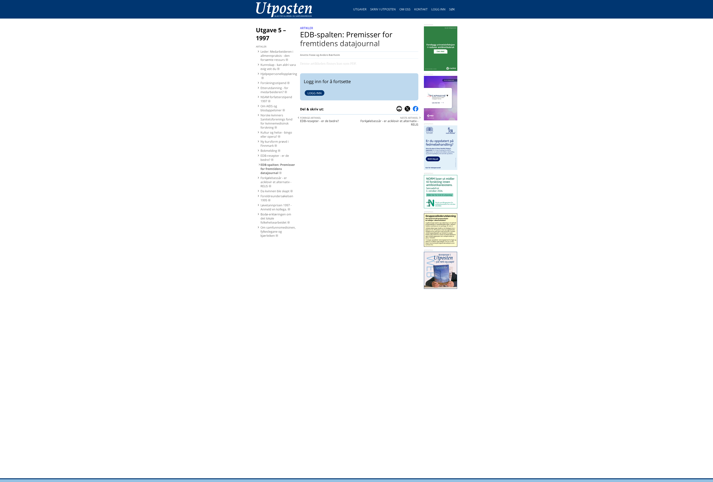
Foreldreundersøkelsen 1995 (277, 198)
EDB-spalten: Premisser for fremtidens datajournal (278, 169)
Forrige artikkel (310, 117)
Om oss (405, 9)
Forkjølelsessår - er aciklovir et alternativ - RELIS (276, 182)
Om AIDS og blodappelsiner (271, 108)
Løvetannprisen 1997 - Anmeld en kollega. (276, 207)
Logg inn (438, 9)
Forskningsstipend (273, 83)
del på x (407, 109)
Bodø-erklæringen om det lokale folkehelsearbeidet (276, 218)
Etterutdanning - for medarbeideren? (274, 90)
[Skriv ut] (399, 109)
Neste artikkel (409, 117)
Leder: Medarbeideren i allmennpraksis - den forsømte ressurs (277, 56)
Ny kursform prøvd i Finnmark (275, 144)
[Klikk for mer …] (440, 70)
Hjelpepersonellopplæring (279, 74)
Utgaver (360, 9)
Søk (452, 9)
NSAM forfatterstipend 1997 (276, 99)
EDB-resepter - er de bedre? (275, 158)
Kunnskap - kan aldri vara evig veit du (278, 67)
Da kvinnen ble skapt (275, 191)
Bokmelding (269, 151)
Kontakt (421, 9)
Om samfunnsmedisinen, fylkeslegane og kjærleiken (278, 231)
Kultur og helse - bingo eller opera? (276, 134)
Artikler (306, 28)
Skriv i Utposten (383, 9)
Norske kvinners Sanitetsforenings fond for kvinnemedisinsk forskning (276, 121)
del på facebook (415, 109)
